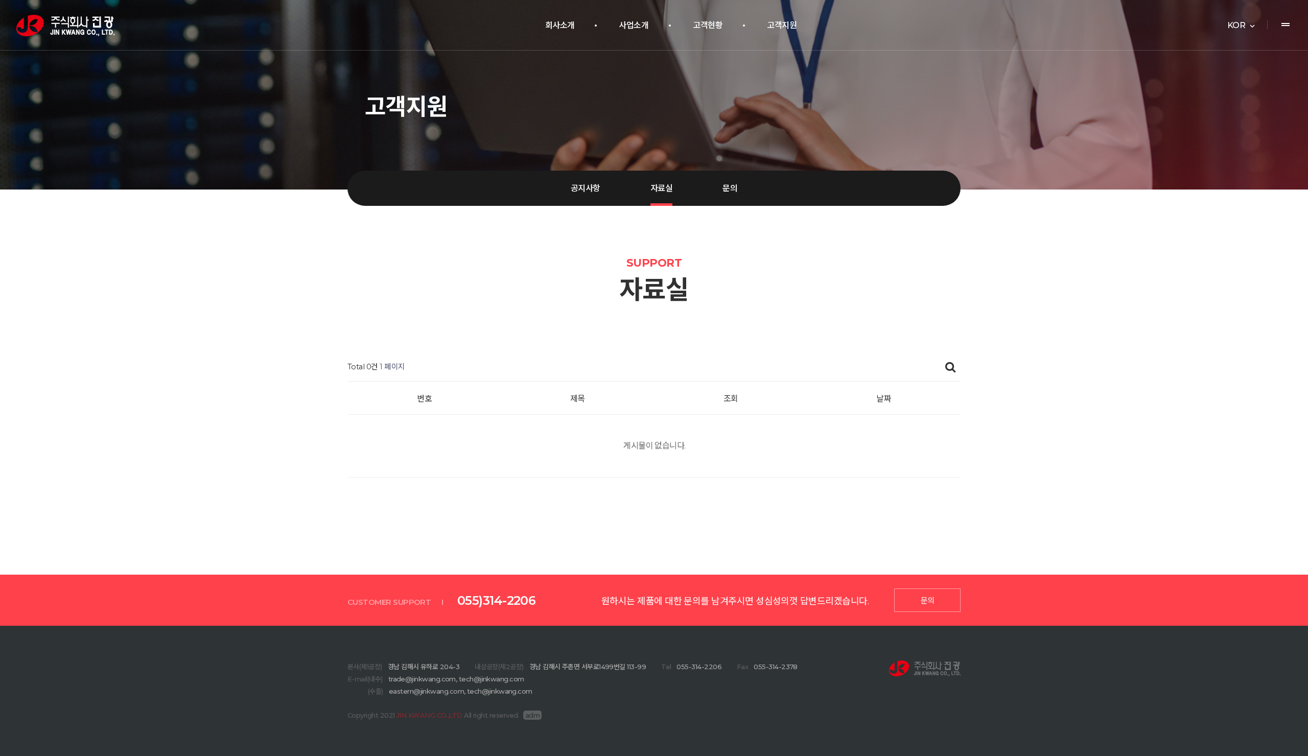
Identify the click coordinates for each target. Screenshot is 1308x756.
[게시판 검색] (950, 367)
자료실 (661, 188)
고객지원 (782, 25)
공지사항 (585, 188)
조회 (730, 399)
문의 (729, 188)
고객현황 (707, 25)
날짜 (883, 399)
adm (532, 715)
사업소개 (633, 25)
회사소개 (560, 25)
